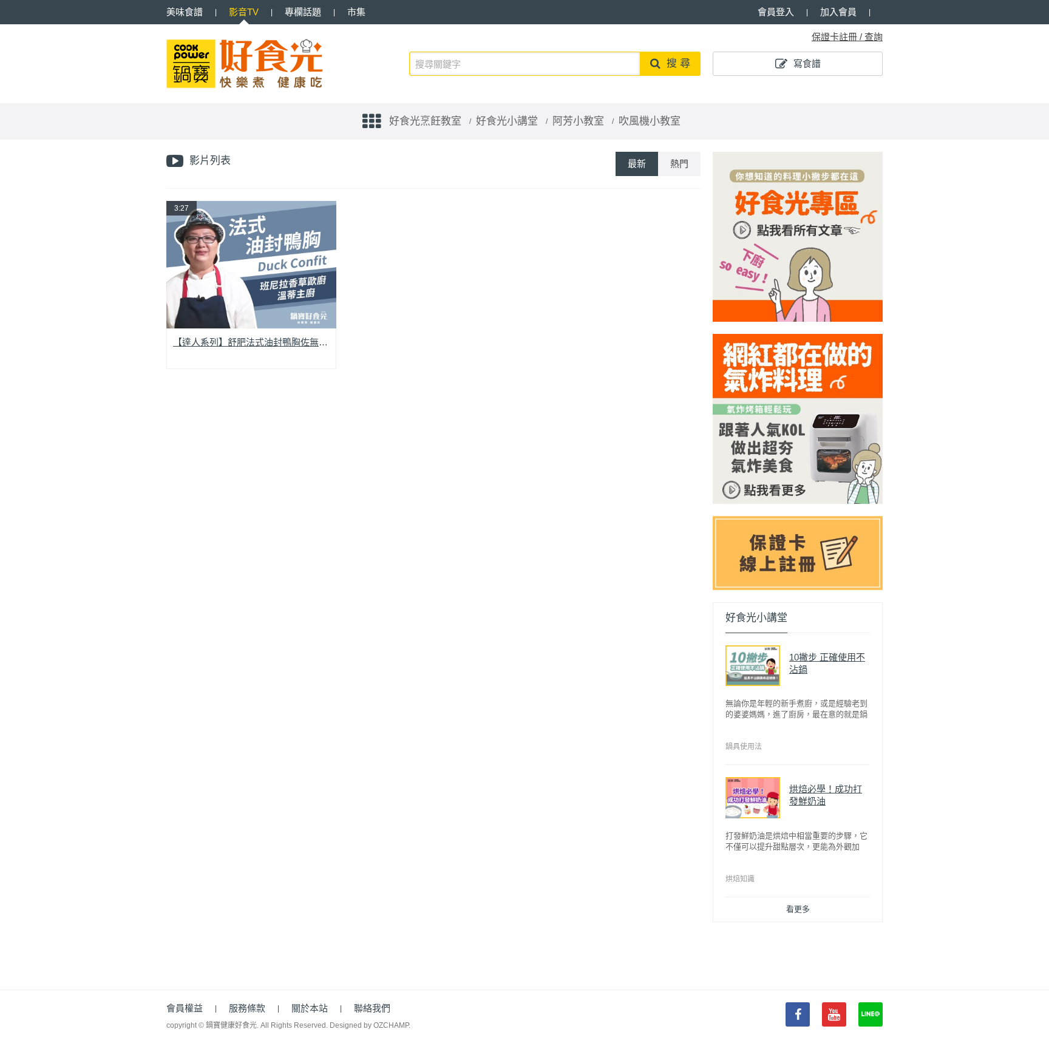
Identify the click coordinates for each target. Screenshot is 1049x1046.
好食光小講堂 (507, 121)
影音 (244, 12)
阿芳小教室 (578, 121)
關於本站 (309, 1008)
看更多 (798, 909)
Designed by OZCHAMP (369, 1025)
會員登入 (776, 12)
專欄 (303, 12)
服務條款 (247, 1008)
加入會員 (838, 12)
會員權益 (184, 1008)
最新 (637, 163)
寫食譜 (807, 63)
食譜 (184, 12)
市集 (356, 12)
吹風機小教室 (650, 121)
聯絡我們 (372, 1008)
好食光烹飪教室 (425, 121)
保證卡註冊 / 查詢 (847, 37)
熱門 (679, 163)
